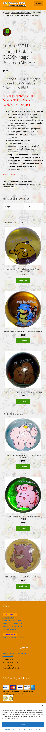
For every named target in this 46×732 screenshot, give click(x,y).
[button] (43, 706)
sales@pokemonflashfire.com (14, 653)
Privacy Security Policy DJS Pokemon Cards (29, 729)
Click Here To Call (8, 656)
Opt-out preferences (10, 729)
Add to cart (23, 340)
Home (7, 13)
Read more (23, 280)
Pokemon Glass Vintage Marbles (21, 13)
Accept (23, 724)
